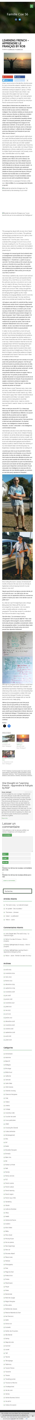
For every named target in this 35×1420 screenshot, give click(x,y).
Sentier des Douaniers (11, 1331)
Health (7, 1216)
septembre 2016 (10, 1032)
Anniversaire (8, 1054)
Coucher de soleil (16, 770)
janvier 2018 (8, 999)
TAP (6, 1353)
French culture (27, 770)
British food (8, 1072)
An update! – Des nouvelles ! (14, 908)
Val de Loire (8, 1390)
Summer (7, 1346)
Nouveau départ (10, 1253)
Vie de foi (8, 1401)
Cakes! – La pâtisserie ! (12, 916)
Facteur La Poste (10, 1164)
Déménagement (10, 1135)
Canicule (7, 1079)
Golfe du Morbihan (22, 772)
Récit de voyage (10, 1297)
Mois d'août (8, 1235)
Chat (6, 1098)
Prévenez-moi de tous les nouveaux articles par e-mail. (17, 875)
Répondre (5, 818)
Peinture (7, 1261)
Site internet (8, 1335)
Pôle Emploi (8, 1283)
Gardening (8, 1201)
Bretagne (9, 770)
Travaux (7, 1375)
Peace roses (8, 1257)
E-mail (5, 858)
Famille (7, 1172)
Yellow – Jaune (10, 919)
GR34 (7, 1212)
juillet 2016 (8, 1040)
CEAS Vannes (9, 1087)
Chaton (7, 1102)
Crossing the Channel (11, 1127)
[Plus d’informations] (27, 80)
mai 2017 (7, 1010)
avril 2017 (8, 1014)
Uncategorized (9, 1386)
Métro (7, 1231)
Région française (10, 1301)
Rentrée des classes (11, 1309)
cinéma (7, 1105)
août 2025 (8, 969)
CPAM (7, 1124)
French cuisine (9, 1183)
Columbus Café (9, 1113)
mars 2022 (8, 977)
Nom (4, 854)
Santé (7, 1320)
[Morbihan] (8, 738)
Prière (7, 1290)
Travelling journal (10, 1379)
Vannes (7, 1394)
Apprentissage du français (24, 773)
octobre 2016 (9, 1028)
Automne (8, 1057)
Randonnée (8, 1294)
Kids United (8, 1227)
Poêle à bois (9, 1275)
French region (13, 772)
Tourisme (8, 1371)
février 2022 (8, 980)
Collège (7, 1109)
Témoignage (5, 773)
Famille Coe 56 (17, 14)
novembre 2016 (10, 1025)
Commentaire (7, 835)
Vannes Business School (12, 1397)
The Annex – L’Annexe (12, 912)
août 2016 (8, 1036)
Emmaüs (7, 1153)
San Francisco (9, 1316)
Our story (28, 955)
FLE (22, 770)
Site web (5, 862)
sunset (29, 772)
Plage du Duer (9, 1272)
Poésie (7, 1279)
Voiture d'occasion (10, 1405)
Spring (7, 1338)
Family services (9, 1176)
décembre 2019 (10, 984)
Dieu (6, 1139)
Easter (7, 1146)
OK (26, 1418)
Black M (7, 1061)
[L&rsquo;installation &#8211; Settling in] (23, 738)
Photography (9, 1264)
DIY (6, 1142)
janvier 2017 (8, 1017)
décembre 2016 (10, 1021)
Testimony (11, 773)
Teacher (7, 1357)
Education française (11, 1150)
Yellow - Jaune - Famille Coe (13, 955)
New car (7, 1249)
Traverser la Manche (11, 1383)
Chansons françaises (11, 1094)
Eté (6, 1161)
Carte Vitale (8, 1083)
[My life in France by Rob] (8, 753)
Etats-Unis (8, 1157)
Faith (6, 1168)
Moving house (9, 1238)
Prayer (7, 1286)
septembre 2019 (10, 988)
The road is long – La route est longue (17, 905)
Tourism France (9, 1368)
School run (8, 1323)
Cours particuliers (10, 1120)
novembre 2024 (10, 973)
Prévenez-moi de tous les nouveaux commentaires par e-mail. (17, 869)
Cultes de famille (10, 1131)
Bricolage (8, 1068)
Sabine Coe (20, 49)
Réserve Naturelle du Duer (13, 1312)
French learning (6, 772)
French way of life (10, 1198)
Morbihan (5, 742)
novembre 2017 (9, 1003)
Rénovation (8, 1305)
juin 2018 (8, 995)
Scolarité (7, 1327)
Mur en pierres (9, 1242)
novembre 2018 (10, 991)
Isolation (7, 1224)
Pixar (6, 1268)
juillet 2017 (8, 1006)
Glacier (7, 1205)
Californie (8, 1076)
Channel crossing (10, 1090)
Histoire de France (10, 1220)
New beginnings (10, 1246)
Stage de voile (9, 1342)
